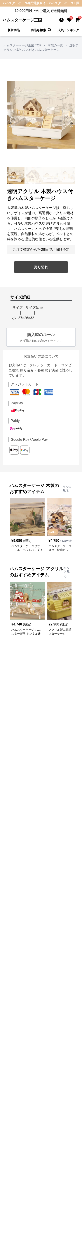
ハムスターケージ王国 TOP (22, 45)
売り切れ (41, 267)
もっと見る (67, 488)
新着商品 (14, 30)
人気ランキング (68, 30)
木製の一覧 (55, 45)
